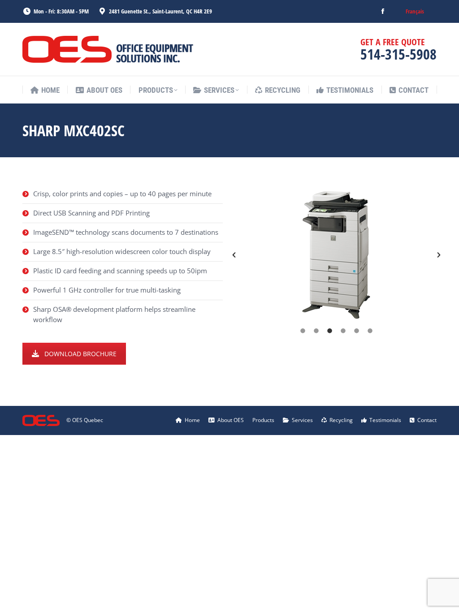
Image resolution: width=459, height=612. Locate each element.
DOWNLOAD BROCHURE (80, 353)
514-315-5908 (398, 54)
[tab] (303, 330)
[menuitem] (415, 11)
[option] (336, 255)
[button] (234, 254)
